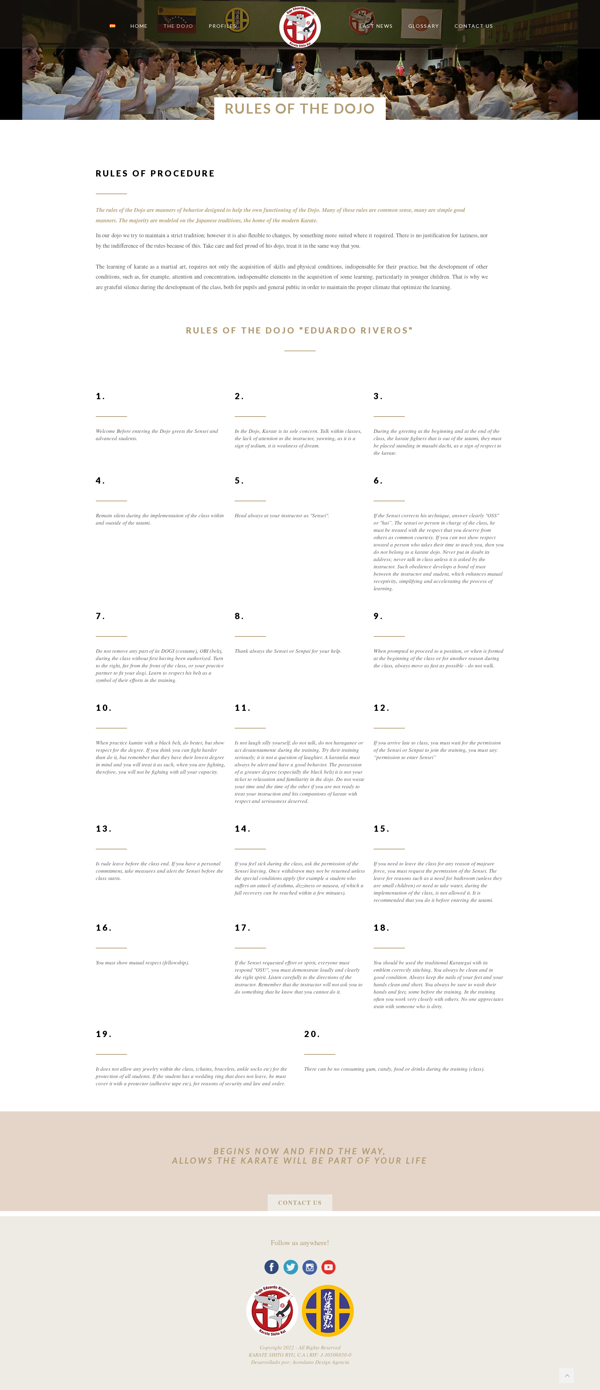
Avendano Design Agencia (320, 1361)
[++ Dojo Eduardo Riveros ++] (300, 26)
